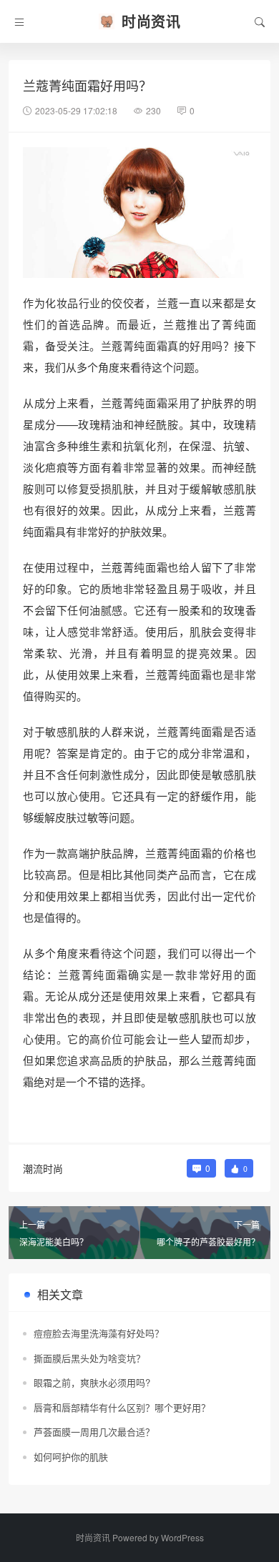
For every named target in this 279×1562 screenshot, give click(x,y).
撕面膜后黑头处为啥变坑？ (89, 1358)
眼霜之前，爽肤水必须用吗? (92, 1382)
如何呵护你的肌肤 (71, 1456)
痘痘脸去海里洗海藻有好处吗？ (99, 1333)
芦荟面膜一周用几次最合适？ (94, 1431)
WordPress (182, 1537)
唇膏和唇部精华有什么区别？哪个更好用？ (122, 1407)
